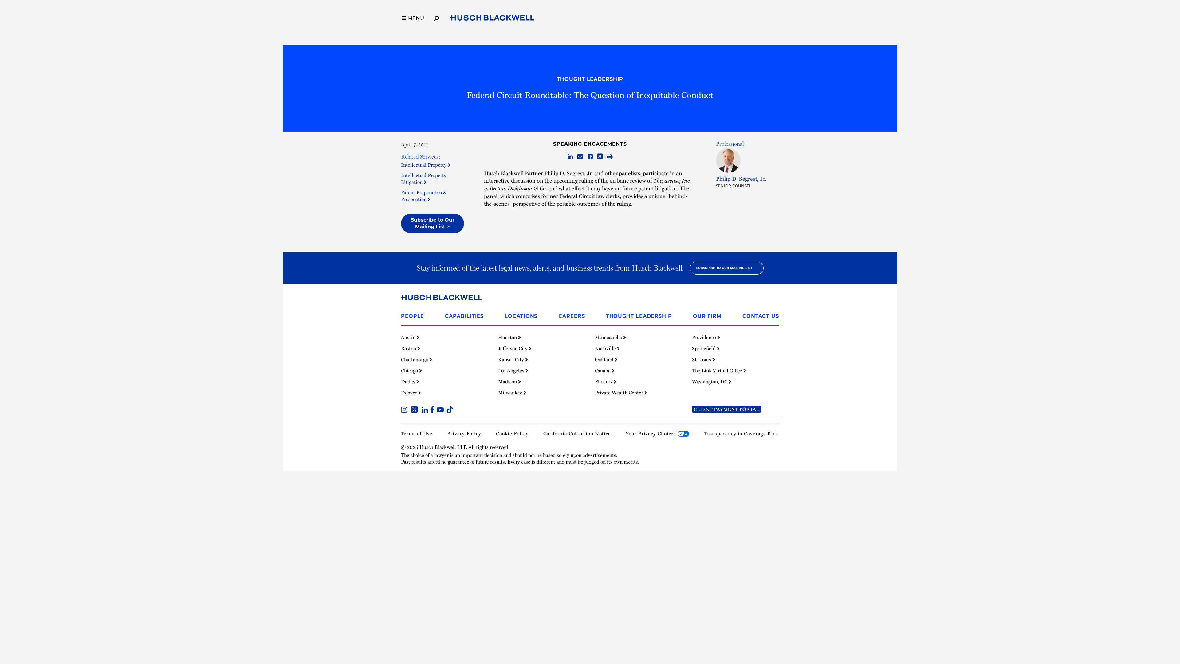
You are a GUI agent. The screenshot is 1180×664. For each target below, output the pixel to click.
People (412, 316)
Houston (508, 337)
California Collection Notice (577, 433)
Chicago (410, 370)
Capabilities (464, 316)
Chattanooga (415, 359)
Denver (409, 392)
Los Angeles (511, 370)
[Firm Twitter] (416, 410)
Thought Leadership (590, 79)
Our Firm (707, 316)
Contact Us (760, 316)
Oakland (605, 359)
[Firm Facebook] (433, 410)
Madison (508, 381)
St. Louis (702, 359)
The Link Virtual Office (717, 370)
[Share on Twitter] (600, 156)
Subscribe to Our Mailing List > (432, 223)
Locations (521, 316)
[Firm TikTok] (450, 410)
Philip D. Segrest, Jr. (568, 173)
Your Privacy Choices (652, 433)
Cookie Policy (512, 433)
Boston (409, 348)
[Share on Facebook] (590, 156)
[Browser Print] (609, 156)
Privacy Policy (464, 433)
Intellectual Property (424, 164)
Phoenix (604, 381)
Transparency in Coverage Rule (741, 433)
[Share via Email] (580, 156)
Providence (704, 337)
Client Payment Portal (726, 409)
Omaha (603, 370)
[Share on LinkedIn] (570, 156)
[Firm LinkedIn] (426, 410)
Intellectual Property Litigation (423, 179)
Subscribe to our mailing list (724, 268)
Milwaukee (511, 392)
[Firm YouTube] (441, 410)
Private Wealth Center (619, 392)
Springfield (704, 348)
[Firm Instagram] (405, 410)
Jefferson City (513, 348)
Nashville (606, 348)
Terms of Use (416, 433)
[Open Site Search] (436, 17)
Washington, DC (710, 381)
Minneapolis (609, 337)
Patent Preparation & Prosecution (424, 196)
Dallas (408, 381)
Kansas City (511, 359)
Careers (571, 316)
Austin (409, 337)
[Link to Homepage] (492, 19)
